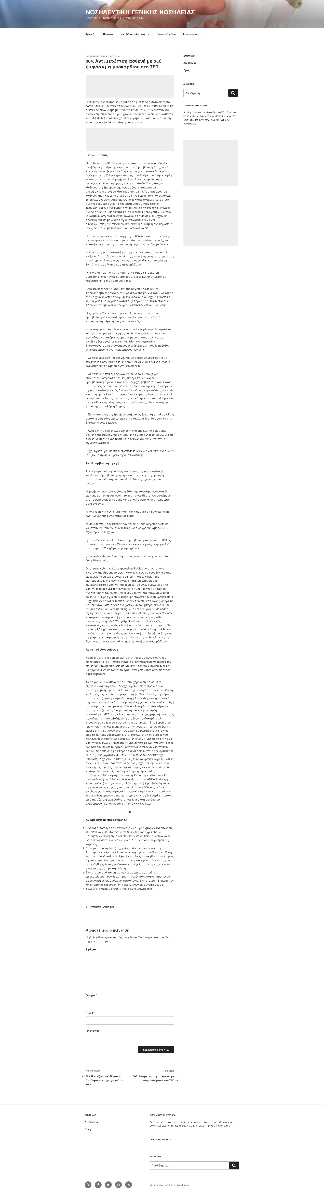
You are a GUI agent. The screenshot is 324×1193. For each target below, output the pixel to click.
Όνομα (91, 995)
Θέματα (108, 34)
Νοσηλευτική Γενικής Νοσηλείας (140, 11)
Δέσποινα (115, 56)
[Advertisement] (130, 86)
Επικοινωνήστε (192, 34)
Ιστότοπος (93, 1031)
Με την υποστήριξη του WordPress (169, 1185)
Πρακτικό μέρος (167, 34)
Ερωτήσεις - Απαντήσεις (102, 907)
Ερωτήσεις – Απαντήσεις (134, 34)
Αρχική (89, 34)
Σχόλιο (92, 949)
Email (90, 1013)
